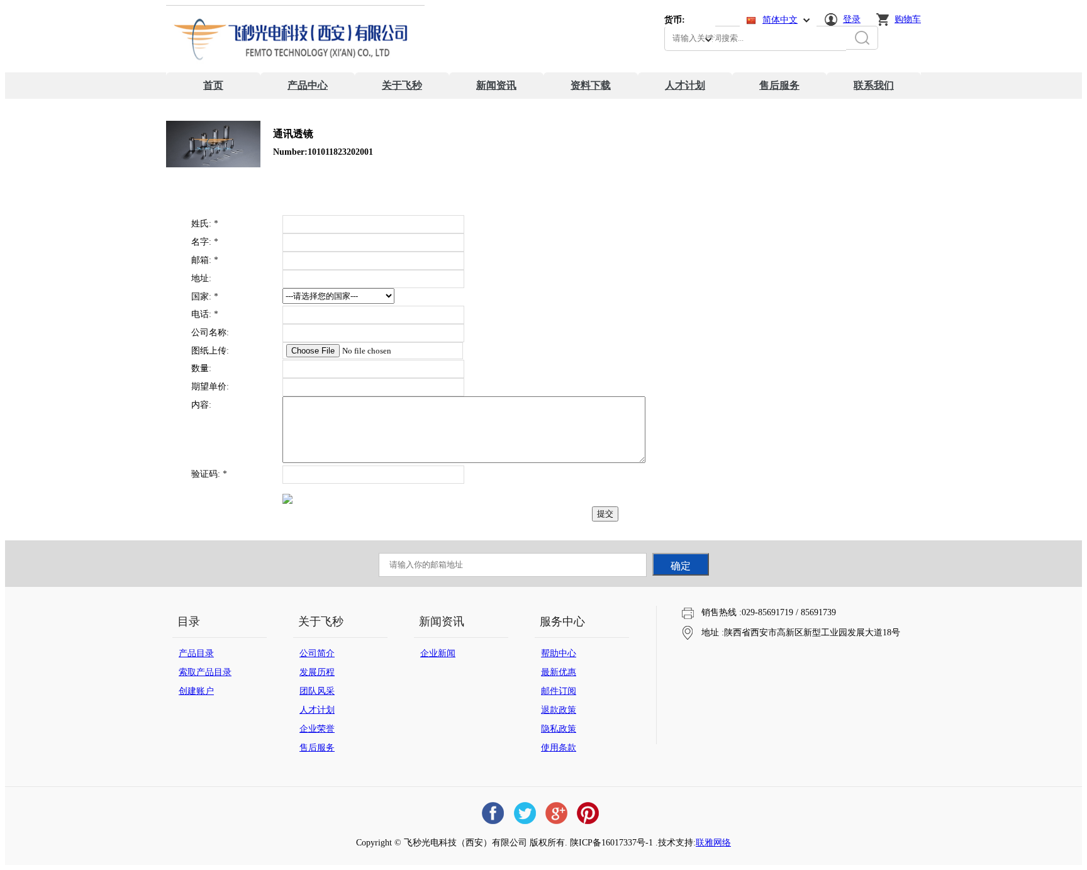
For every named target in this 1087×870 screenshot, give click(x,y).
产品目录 (196, 653)
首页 (213, 85)
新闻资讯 (496, 85)
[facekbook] (493, 813)
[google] (556, 813)
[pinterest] (587, 813)
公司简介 (317, 653)
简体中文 (780, 20)
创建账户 (196, 691)
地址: (201, 278)
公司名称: (210, 332)
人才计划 (685, 85)
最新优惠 (558, 672)
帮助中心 (558, 653)
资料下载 (591, 85)
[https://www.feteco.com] (295, 69)
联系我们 (874, 85)
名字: (204, 242)
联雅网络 (713, 842)
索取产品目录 (205, 672)
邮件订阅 (558, 691)
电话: (204, 314)
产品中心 (307, 85)
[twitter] (524, 813)
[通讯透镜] (213, 164)
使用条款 (558, 747)
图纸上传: (210, 350)
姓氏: (204, 223)
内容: (201, 405)
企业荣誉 (317, 728)
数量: (201, 368)
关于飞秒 (402, 85)
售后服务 (779, 85)
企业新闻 (437, 653)
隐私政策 (558, 728)
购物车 (908, 19)
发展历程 (317, 672)
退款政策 (558, 710)
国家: (204, 296)
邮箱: (204, 260)
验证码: (209, 474)
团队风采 (317, 691)
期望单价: (210, 386)
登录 (852, 19)
